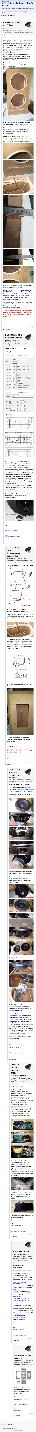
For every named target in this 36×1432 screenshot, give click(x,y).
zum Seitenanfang (7, 1428)
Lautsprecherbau (5, 1)
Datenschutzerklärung (11, 10)
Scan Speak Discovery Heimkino (10, 324)
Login (2, 8)
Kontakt (13, 1428)
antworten (7, 329)
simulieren (10, 127)
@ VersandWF (18, 562)
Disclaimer (31, 8)
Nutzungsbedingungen (23, 8)
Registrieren (7, 8)
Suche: (3, 12)
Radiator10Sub (17, 1410)
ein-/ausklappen (11, 17)
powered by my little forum (18, 1430)
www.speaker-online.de (11, 530)
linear (4, 17)
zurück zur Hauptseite (9, 15)
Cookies (3, 10)
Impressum (14, 8)
